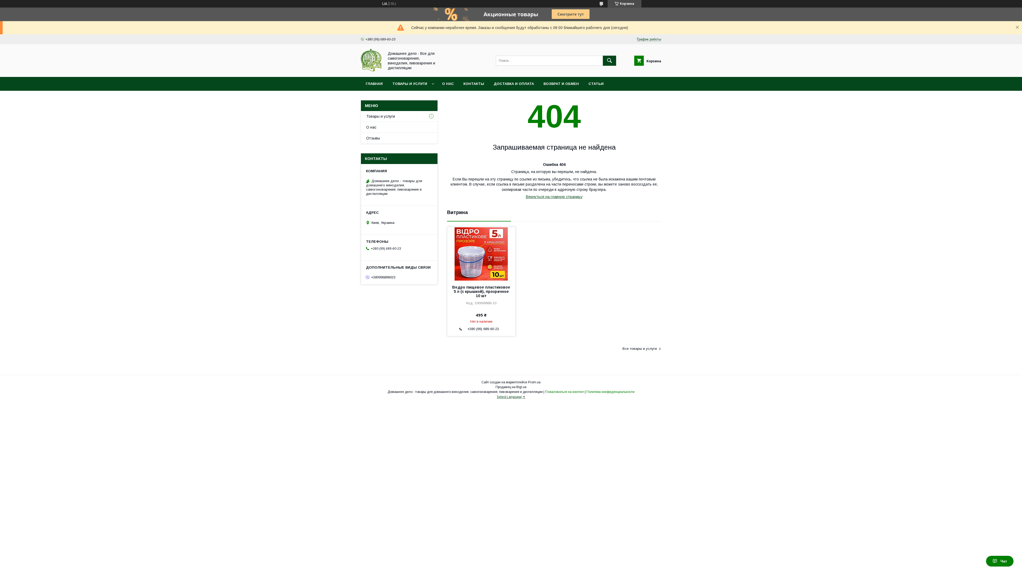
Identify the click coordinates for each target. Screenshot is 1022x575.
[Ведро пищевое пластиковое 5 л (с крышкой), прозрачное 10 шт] (481, 253)
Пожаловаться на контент (564, 392)
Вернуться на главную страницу (554, 197)
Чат (1003, 561)
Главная (374, 84)
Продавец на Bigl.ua (511, 387)
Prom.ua (534, 382)
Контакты (473, 84)
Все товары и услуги (640, 349)
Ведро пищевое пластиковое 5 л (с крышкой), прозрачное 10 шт (481, 291)
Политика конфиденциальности (610, 392)
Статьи (596, 84)
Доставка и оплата (514, 84)
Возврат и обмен (561, 84)
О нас (448, 84)
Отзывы (373, 138)
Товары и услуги (409, 84)
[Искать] (609, 61)
